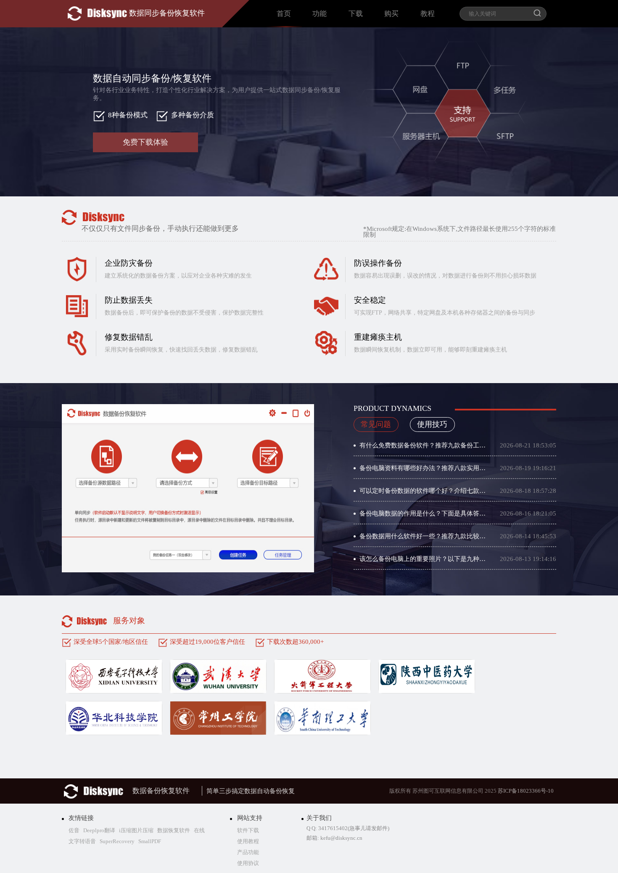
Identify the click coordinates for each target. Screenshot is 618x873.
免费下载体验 (145, 142)
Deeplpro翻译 (98, 830)
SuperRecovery (116, 841)
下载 (356, 14)
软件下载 (248, 830)
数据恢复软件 (173, 830)
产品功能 (248, 852)
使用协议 (248, 863)
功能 (319, 14)
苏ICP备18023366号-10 (526, 791)
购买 (391, 14)
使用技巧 (432, 424)
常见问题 (376, 424)
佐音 (74, 830)
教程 (427, 14)
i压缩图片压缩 (135, 830)
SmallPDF (149, 841)
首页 (284, 14)
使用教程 (248, 841)
